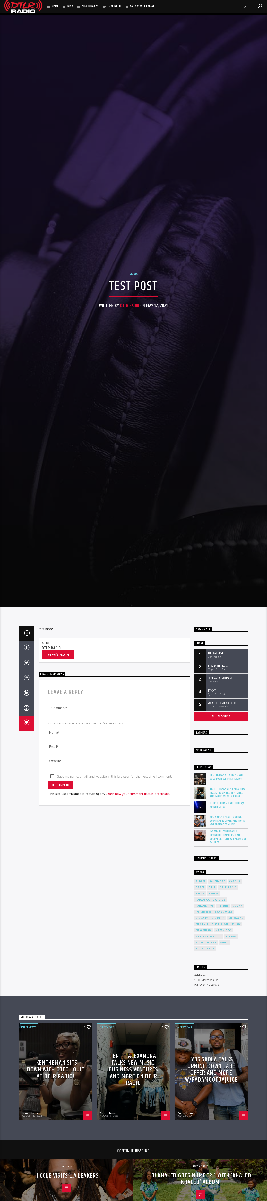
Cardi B (234, 950)
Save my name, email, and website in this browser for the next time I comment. (114, 845)
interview (203, 981)
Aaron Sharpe (30, 1182)
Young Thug (205, 1017)
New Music (204, 999)
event (200, 962)
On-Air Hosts (90, 6)
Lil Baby (202, 987)
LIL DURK (218, 987)
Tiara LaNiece (206, 1011)
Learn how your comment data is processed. (138, 863)
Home (55, 6)
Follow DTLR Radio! (142, 6)
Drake (200, 956)
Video (224, 1011)
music (236, 993)
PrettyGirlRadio (209, 1005)
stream (231, 1005)
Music (133, 305)
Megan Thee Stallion (212, 993)
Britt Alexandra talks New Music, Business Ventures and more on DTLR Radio (227, 861)
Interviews (28, 1096)
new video (223, 999)
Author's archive (58, 723)
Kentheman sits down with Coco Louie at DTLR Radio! (227, 845)
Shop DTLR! (114, 6)
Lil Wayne (236, 987)
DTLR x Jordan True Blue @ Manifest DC (227, 874)
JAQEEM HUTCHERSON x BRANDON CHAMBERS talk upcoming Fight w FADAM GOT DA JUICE (228, 905)
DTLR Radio (129, 337)
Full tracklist (221, 785)
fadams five (205, 974)
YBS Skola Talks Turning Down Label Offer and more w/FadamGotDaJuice (227, 889)
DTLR (212, 956)
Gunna (237, 974)
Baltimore (217, 950)
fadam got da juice (210, 968)
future (223, 974)
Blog (70, 6)
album (200, 950)
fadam (213, 962)
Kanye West (224, 981)
